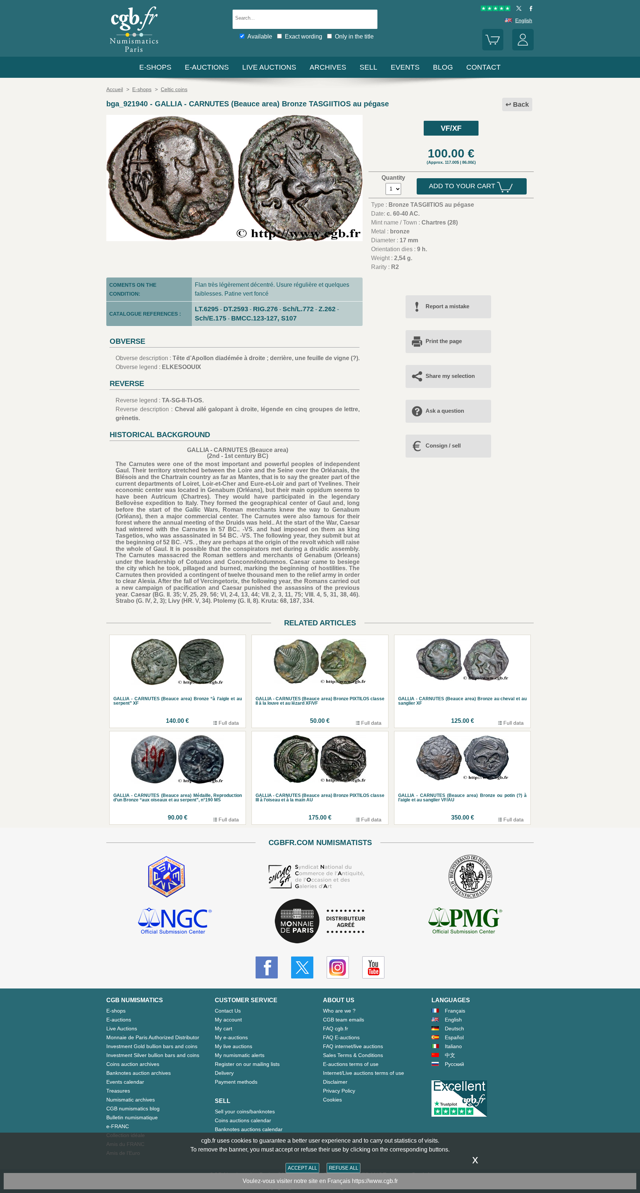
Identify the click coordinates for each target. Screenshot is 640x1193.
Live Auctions (121, 1028)
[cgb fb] (529, 9)
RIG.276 (265, 309)
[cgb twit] (517, 9)
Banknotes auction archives (138, 1073)
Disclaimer (335, 1082)
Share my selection (450, 376)
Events (405, 67)
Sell (368, 67)
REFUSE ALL (343, 1168)
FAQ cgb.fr (335, 1028)
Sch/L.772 (298, 309)
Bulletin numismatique (132, 1117)
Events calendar (125, 1082)
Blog (443, 67)
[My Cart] (493, 48)
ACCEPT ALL (302, 1168)
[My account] (523, 48)
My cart (223, 1028)
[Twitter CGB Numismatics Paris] (302, 967)
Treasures (118, 1091)
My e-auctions (231, 1037)
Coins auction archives (132, 1064)
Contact (483, 67)
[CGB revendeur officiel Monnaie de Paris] (320, 921)
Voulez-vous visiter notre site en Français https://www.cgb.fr (320, 1181)
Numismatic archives (130, 1100)
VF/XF (451, 128)
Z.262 (327, 309)
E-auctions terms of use (351, 1064)
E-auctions (207, 67)
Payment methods (236, 1082)
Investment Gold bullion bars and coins (151, 1046)
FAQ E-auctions (341, 1037)
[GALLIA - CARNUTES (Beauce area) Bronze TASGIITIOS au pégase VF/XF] (234, 239)
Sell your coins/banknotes (245, 1111)
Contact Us (228, 1011)
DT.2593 (235, 309)
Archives (328, 67)
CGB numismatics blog (133, 1108)
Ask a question (445, 411)
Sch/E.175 (210, 318)
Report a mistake (447, 306)
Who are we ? (339, 1011)
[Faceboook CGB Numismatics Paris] (267, 967)
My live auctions (233, 1046)
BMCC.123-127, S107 (264, 318)
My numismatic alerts (239, 1055)
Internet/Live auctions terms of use (363, 1073)
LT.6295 (207, 309)
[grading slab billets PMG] (465, 921)
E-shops (155, 67)
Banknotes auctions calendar (249, 1129)
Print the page (444, 341)
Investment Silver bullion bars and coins (152, 1055)
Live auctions (269, 67)
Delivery (224, 1073)
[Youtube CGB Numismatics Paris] (373, 967)
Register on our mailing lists (247, 1064)
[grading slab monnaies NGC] (175, 922)
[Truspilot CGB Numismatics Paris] (495, 9)
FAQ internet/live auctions (353, 1046)
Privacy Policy (339, 1091)
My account (228, 1020)
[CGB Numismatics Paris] (134, 53)
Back (521, 104)
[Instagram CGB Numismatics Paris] (338, 967)
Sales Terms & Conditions (353, 1055)
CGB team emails (343, 1020)
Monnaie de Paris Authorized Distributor (152, 1037)
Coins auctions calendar (243, 1120)
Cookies (332, 1100)
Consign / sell (443, 445)
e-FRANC (117, 1126)
